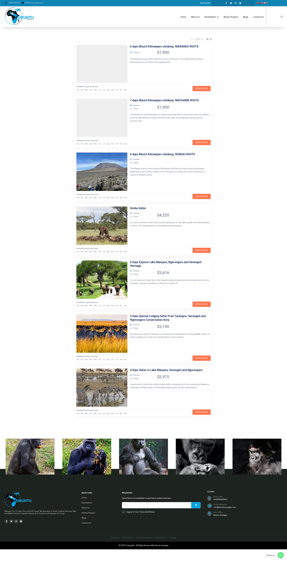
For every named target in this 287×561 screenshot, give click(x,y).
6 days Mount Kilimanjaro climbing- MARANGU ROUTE (164, 46)
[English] (262, 3)
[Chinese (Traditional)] (260, 3)
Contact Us (258, 17)
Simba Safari (138, 208)
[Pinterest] (240, 3)
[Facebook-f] (226, 3)
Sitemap (172, 538)
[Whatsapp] (281, 555)
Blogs (245, 17)
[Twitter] (231, 3)
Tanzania (136, 52)
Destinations (87, 503)
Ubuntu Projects (230, 17)
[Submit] (195, 505)
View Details (201, 88)
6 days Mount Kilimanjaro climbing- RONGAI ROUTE (162, 154)
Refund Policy (160, 538)
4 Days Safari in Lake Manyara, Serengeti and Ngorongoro (166, 370)
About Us (195, 17)
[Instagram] (236, 3)
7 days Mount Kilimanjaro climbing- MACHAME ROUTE (164, 100)
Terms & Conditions (144, 538)
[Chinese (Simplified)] (258, 3)
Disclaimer (115, 538)
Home (183, 17)
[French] (264, 3)
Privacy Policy (127, 538)
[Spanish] (267, 3)
